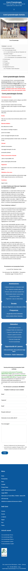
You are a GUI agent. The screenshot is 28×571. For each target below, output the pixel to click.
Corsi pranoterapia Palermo (7, 539)
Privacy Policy (4, 487)
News (2, 481)
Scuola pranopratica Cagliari (7, 543)
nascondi (9, 46)
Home (2, 476)
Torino (2, 525)
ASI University (4, 498)
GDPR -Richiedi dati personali (8, 490)
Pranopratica (4, 478)
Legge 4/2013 (4, 492)
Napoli (2, 519)
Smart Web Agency (13, 564)
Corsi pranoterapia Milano (7, 537)
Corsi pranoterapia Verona (7, 534)
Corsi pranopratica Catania (7, 541)
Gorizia (3, 514)
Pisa (2, 522)
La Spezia (3, 516)
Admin (19, 564)
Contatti (3, 484)
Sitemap (24, 564)
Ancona (3, 511)
